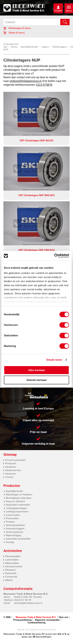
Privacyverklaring (22, 620)
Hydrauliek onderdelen (18, 504)
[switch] (64, 325)
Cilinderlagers (59, 46)
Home (14, 46)
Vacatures (10, 466)
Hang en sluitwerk (15, 501)
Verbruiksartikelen (15, 525)
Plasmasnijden (13, 556)
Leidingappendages (16, 508)
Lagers (45, 46)
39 (34, 636)
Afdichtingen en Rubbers (19, 494)
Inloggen (58, 10)
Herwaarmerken (13, 566)
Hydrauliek (10, 573)
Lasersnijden (12, 559)
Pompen (10, 521)
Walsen (9, 580)
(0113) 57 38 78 (22, 600)
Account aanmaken (15, 460)
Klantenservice (13, 470)
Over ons (63, 617)
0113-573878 (44, 84)
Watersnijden (12, 563)
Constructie (11, 576)
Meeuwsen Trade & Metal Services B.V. (36, 617)
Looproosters (13, 515)
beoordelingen (43, 636)
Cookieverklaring (36, 622)
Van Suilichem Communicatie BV (41, 629)
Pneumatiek (12, 518)
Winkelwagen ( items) (19, 28)
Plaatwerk (10, 569)
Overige (10, 542)
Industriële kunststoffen (18, 538)
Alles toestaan (36, 370)
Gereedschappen (15, 528)
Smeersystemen (14, 532)
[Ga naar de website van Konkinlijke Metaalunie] (36, 395)
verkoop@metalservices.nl (25, 81)
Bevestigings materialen (18, 498)
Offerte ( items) (16, 32)
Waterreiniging (13, 535)
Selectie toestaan (36, 380)
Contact (9, 477)
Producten (10, 463)
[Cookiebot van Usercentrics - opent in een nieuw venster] (54, 256)
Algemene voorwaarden (47, 620)
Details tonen (54, 359)
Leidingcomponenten (17, 511)
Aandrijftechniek (29, 46)
